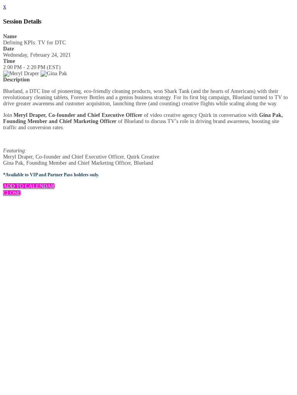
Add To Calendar (29, 186)
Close (11, 193)
